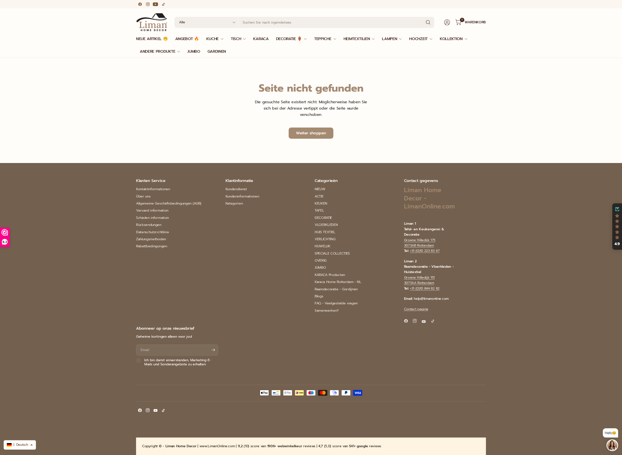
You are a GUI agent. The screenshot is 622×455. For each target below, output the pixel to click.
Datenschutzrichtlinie (152, 232)
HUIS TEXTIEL (325, 232)
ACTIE (319, 196)
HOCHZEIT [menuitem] (418, 39)
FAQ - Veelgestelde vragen (336, 303)
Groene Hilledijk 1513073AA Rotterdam (419, 280)
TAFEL (319, 210)
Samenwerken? (327, 310)
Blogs (319, 296)
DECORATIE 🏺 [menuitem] (289, 39)
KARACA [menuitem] (260, 39)
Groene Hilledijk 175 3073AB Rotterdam (420, 243)
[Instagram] (148, 4)
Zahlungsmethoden (151, 239)
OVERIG (321, 260)
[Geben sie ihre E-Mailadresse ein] (213, 350)
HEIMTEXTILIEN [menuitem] (357, 39)
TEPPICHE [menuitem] (322, 39)
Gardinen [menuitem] (216, 51)
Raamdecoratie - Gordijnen (336, 289)
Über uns (143, 196)
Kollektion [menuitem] (451, 39)
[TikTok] (163, 4)
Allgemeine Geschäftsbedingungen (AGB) (168, 203)
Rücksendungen (148, 224)
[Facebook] (140, 4)
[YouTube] (155, 4)
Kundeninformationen (242, 196)
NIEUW (320, 189)
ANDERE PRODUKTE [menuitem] (157, 51)
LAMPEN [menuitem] (389, 39)
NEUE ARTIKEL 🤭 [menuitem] (152, 39)
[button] (617, 226)
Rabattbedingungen (151, 246)
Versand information (152, 210)
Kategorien (234, 203)
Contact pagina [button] (416, 309)
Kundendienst (236, 189)
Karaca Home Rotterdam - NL (338, 281)
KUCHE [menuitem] (212, 39)
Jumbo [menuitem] (193, 51)
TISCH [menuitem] (236, 39)
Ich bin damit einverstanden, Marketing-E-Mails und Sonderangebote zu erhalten (177, 362)
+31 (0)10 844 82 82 (425, 288)
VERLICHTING (325, 239)
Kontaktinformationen (153, 189)
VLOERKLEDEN (326, 224)
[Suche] (428, 22)
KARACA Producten (330, 274)
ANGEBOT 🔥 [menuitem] (187, 39)
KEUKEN (321, 203)
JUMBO (320, 267)
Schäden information (152, 217)
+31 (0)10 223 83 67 (425, 250)
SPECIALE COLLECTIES (332, 253)
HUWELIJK (322, 246)
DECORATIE (323, 217)
